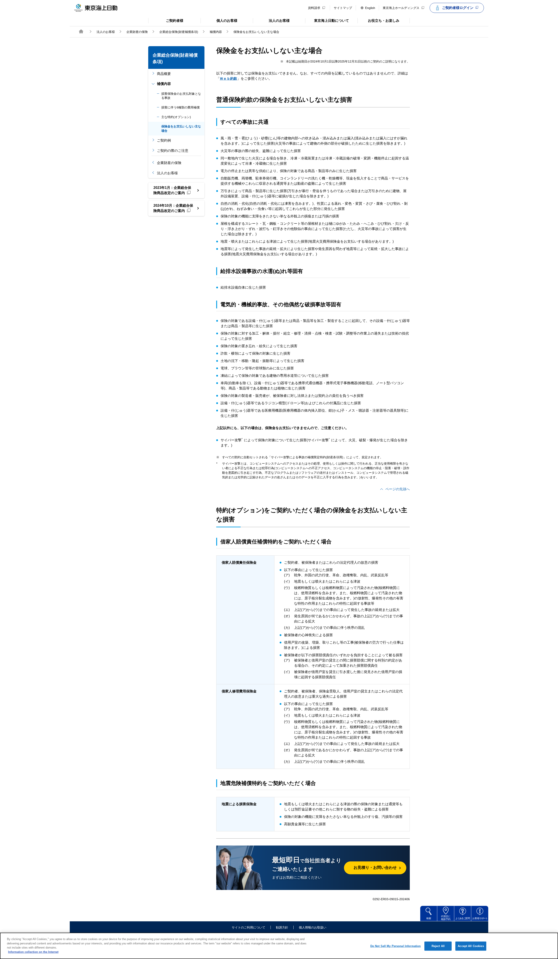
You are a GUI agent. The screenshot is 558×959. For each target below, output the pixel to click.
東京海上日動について (327, 20)
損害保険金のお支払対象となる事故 (181, 96)
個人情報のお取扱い (312, 927)
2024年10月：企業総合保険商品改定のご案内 (173, 208)
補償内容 (216, 32)
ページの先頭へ (397, 489)
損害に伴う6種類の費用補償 (180, 107)
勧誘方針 (282, 927)
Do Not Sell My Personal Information (395, 946)
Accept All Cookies (471, 946)
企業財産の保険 (137, 32)
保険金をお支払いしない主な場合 (181, 128)
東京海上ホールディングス (401, 8)
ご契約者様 (165, 20)
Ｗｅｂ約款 (228, 78)
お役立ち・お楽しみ (378, 20)
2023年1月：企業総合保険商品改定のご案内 (172, 190)
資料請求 (314, 8)
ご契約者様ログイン (457, 8)
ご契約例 (164, 140)
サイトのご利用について (248, 927)
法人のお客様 (271, 20)
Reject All (438, 946)
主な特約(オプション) (176, 117)
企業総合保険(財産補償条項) (178, 32)
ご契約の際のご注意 (172, 150)
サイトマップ (343, 8)
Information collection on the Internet (33, 951)
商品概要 (164, 74)
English (370, 8)
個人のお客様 (219, 20)
